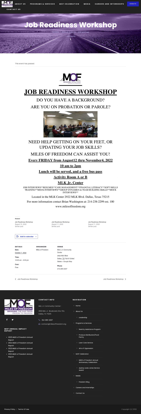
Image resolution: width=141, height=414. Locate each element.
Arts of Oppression (86, 348)
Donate (133, 4)
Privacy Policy (9, 409)
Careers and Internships (109, 4)
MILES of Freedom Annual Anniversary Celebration (88, 361)
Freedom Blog (84, 382)
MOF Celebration (69, 4)
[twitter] (12, 319)
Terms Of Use (23, 409)
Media (87, 4)
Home (7, 4)
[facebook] (6, 319)
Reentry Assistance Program (90, 329)
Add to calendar (27, 236)
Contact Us (14, 9)
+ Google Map (67, 261)
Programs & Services (42, 4)
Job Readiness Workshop (24, 222)
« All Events (70, 36)
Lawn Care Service (86, 343)
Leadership (83, 317)
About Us (20, 4)
